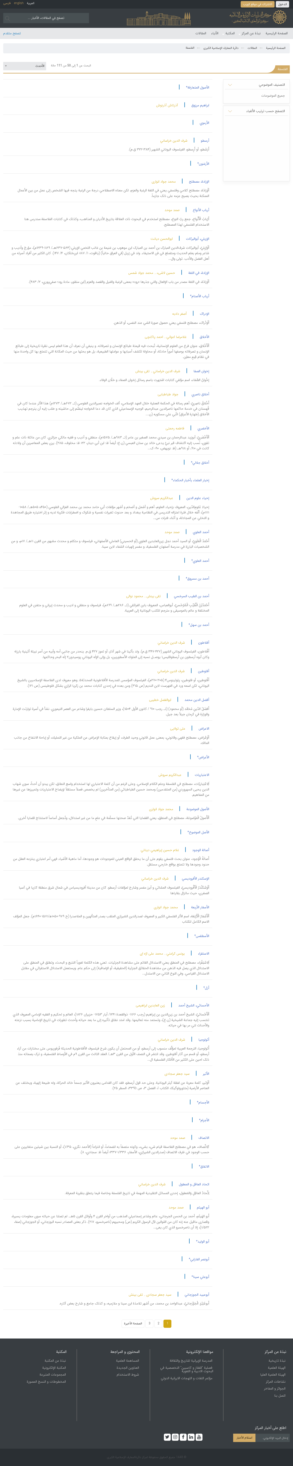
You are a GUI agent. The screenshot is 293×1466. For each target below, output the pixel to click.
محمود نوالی (134, 596)
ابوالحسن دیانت (162, 238)
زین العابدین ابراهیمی (150, 1005)
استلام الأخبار (244, 1437)
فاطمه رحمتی (175, 428)
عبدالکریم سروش (161, 498)
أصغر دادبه (179, 313)
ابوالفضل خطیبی (160, 700)
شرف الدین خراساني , (165, 371)
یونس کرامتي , (175, 953)
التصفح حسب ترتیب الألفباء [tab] (265, 111)
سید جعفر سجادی (177, 1073)
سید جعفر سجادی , (158, 1294)
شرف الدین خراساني (173, 140)
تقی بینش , (153, 596)
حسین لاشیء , (165, 273)
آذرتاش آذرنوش (167, 105)
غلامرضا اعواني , (175, 337)
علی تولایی (177, 728)
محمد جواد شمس (140, 273)
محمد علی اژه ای (151, 953)
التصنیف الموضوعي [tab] (272, 84)
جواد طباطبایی (168, 394)
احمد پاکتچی (154, 337)
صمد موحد (172, 210)
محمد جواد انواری (164, 181)
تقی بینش (142, 371)
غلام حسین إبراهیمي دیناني (160, 850)
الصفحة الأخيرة (133, 1323)
